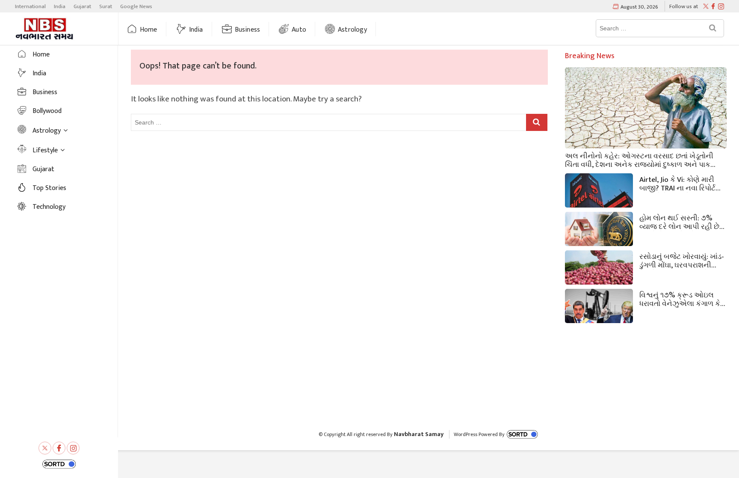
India (59, 6)
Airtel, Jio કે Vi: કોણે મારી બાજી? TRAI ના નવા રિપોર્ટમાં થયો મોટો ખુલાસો (680, 183)
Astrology (352, 30)
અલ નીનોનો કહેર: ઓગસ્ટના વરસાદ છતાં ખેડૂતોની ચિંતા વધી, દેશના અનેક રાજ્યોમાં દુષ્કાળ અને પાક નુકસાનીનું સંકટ (639, 159)
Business (247, 30)
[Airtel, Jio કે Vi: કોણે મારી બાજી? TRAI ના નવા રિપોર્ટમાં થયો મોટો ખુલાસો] (599, 192)
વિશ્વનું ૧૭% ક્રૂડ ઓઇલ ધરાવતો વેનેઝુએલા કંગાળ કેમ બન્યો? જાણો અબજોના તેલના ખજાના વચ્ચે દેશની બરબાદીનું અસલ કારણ (682, 298)
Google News (136, 6)
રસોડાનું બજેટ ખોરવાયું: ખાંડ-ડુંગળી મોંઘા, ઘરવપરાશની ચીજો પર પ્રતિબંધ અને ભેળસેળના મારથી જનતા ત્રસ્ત (681, 260)
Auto (299, 30)
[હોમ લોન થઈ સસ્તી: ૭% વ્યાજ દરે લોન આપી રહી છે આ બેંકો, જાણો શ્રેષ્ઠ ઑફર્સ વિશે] (599, 231)
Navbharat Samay (418, 434)
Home (148, 30)
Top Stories (49, 188)
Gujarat (82, 6)
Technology (49, 207)
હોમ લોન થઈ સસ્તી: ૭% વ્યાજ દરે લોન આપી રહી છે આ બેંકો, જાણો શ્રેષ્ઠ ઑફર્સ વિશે (681, 221)
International (30, 6)
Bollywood (47, 111)
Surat (105, 6)
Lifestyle (45, 150)
